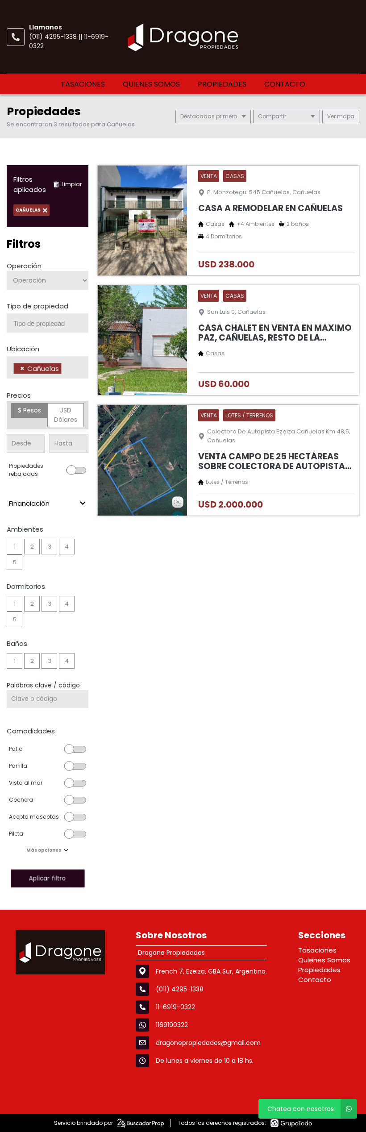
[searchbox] (50, 324)
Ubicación (23, 349)
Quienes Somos (151, 84)
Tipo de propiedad (37, 306)
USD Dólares (65, 415)
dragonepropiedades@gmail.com (208, 1042)
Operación (24, 266)
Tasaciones (83, 84)
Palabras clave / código (43, 685)
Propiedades (222, 84)
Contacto (284, 84)
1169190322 (172, 1024)
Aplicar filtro (47, 878)
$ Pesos (29, 410)
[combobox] (47, 323)
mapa (345, 116)
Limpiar (72, 184)
